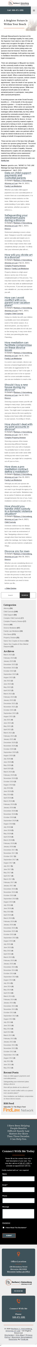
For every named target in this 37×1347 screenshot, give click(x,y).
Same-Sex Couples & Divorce (14, 641)
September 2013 (10, 1016)
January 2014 (8, 1003)
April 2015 (7, 954)
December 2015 (9, 928)
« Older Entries (10, 588)
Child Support (8, 615)
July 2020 (7, 759)
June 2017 (7, 869)
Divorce (8, 229)
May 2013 (7, 1029)
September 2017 (10, 859)
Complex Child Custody (14, 314)
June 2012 (7, 1064)
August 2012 (8, 1058)
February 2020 (9, 775)
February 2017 (9, 882)
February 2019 (9, 804)
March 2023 (8, 655)
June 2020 (7, 762)
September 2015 (10, 938)
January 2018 (8, 846)
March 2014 (8, 996)
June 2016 (7, 908)
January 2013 (8, 1042)
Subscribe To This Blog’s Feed (15, 1107)
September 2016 (10, 899)
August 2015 (8, 941)
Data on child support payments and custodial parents (18, 175)
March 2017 (8, 879)
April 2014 (7, 993)
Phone (4, 1196)
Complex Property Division (15, 266)
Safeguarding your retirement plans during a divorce (16, 218)
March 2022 (8, 694)
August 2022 (8, 677)
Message (5, 1207)
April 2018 (7, 837)
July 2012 (7, 1061)
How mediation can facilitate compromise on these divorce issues (18, 346)
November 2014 (9, 970)
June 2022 (7, 684)
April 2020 (7, 768)
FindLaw (24, 1339)
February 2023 (9, 658)
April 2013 (7, 1032)
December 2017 (9, 850)
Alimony (6, 608)
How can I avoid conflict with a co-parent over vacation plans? (17, 301)
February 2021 (9, 736)
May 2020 (7, 765)
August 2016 (8, 902)
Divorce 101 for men (17, 551)
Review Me (18, 1291)
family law (5, 160)
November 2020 (9, 746)
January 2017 (8, 886)
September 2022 (10, 674)
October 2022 (9, 671)
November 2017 (9, 853)
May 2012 (7, 1068)
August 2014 (8, 980)
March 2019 (8, 801)
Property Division (10, 637)
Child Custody (10, 522)
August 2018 (8, 824)
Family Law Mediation (13, 186)
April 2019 (7, 798)
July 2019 (7, 788)
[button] (34, 10)
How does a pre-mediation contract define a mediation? (17, 469)
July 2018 (7, 827)
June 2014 (7, 986)
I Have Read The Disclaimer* (16, 1228)
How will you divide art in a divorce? (18, 256)
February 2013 (9, 1038)
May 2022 (7, 687)
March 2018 (8, 840)
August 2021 (8, 716)
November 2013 (9, 1009)
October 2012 (9, 1051)
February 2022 (9, 697)
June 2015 (7, 947)
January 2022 (8, 700)
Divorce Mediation (10, 628)
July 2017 (7, 866)
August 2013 (8, 1019)
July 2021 (7, 720)
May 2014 (7, 990)
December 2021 (9, 703)
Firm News (7, 634)
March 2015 (8, 957)
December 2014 (9, 967)
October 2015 (9, 934)
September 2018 (10, 820)
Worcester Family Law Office (18, 1272)
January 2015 (8, 964)
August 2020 (8, 755)
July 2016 (7, 905)
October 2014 (9, 973)
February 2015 (9, 960)
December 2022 (9, 664)
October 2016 (9, 895)
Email (5, 1185)
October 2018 (9, 817)
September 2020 (10, 752)
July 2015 (7, 944)
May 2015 (7, 951)
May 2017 (7, 873)
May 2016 (7, 912)
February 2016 (9, 921)
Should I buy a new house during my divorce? (16, 387)
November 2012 (9, 1048)
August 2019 (8, 785)
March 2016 (8, 918)
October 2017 (9, 856)
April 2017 (7, 876)
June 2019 (7, 791)
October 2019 (9, 781)
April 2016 (7, 915)
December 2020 (9, 742)
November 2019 (9, 778)
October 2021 (9, 710)
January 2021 (8, 739)
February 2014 (9, 999)
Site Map (20, 1335)
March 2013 (8, 1035)
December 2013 (9, 1006)
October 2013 (9, 1012)
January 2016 (8, 925)
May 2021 (7, 726)
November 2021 (9, 707)
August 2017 (8, 863)
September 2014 (10, 977)
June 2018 (7, 830)
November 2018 (9, 814)
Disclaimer (6, 1223)
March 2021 (8, 733)
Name (4, 1174)
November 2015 (9, 931)
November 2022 (9, 668)
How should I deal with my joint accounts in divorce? (18, 427)
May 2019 (7, 794)
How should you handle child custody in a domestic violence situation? (18, 510)
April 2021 (7, 729)
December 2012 (9, 1045)
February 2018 (9, 843)
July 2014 (7, 983)
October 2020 (9, 749)
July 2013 (7, 1022)
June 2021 (7, 723)
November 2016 (9, 892)
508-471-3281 (18, 10)
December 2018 (9, 811)
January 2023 (8, 661)
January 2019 (8, 807)
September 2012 (10, 1055)
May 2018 (7, 833)
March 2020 (8, 772)
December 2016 (9, 889)
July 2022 (7, 681)
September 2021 (10, 713)
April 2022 (7, 690)
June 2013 (7, 1025)
